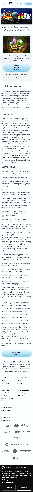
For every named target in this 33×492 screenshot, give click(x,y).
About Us (4, 381)
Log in (20, 3)
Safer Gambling (6, 393)
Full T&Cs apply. (25, 30)
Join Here (28, 3)
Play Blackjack (5, 420)
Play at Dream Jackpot (16, 67)
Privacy (19, 383)
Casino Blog (21, 393)
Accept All (24, 488)
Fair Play (4, 395)
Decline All (9, 488)
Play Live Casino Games (6, 414)
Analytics (7, 480)
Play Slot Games (6, 408)
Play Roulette (5, 418)
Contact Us (5, 383)
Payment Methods (7, 398)
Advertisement (9, 482)
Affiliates (20, 395)
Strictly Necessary (10, 477)
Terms (19, 381)
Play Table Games (7, 410)
